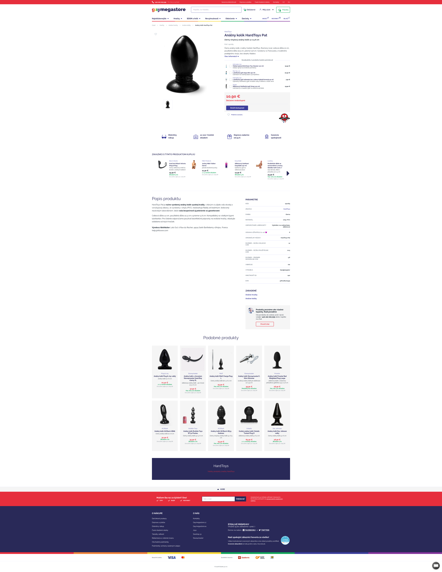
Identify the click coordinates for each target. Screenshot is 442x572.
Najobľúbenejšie (159, 18)
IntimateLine (237, 64)
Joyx (194, 530)
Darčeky (245, 18)
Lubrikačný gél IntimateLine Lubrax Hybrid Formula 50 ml (253, 79)
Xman (235, 84)
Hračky (177, 18)
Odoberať (240, 499)
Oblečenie (230, 18)
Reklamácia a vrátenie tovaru (163, 538)
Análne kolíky (186, 25)
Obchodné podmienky (160, 542)
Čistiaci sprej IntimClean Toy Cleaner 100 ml (248, 66)
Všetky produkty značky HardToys (221, 471)
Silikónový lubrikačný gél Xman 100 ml (246, 86)
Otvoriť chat (264, 324)
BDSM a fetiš (192, 18)
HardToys (228, 32)
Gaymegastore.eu (199, 526)
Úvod (153, 25)
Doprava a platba (245, 2)
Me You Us (236, 71)
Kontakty (276, 2)
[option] (171, 169)
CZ (284, 2)
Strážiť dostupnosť (237, 108)
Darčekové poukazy (159, 518)
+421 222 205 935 (160, 2)
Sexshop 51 (197, 534)
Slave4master (198, 538)
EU (289, 2)
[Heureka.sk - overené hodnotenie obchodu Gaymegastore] (285, 544)
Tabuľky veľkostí (158, 534)
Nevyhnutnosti (211, 18)
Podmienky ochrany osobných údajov (166, 546)
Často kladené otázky (262, 2)
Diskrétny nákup (158, 526)
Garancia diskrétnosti (229, 2)
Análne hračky (173, 25)
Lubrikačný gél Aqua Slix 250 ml (244, 73)
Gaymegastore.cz (199, 522)
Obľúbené (250, 10)
